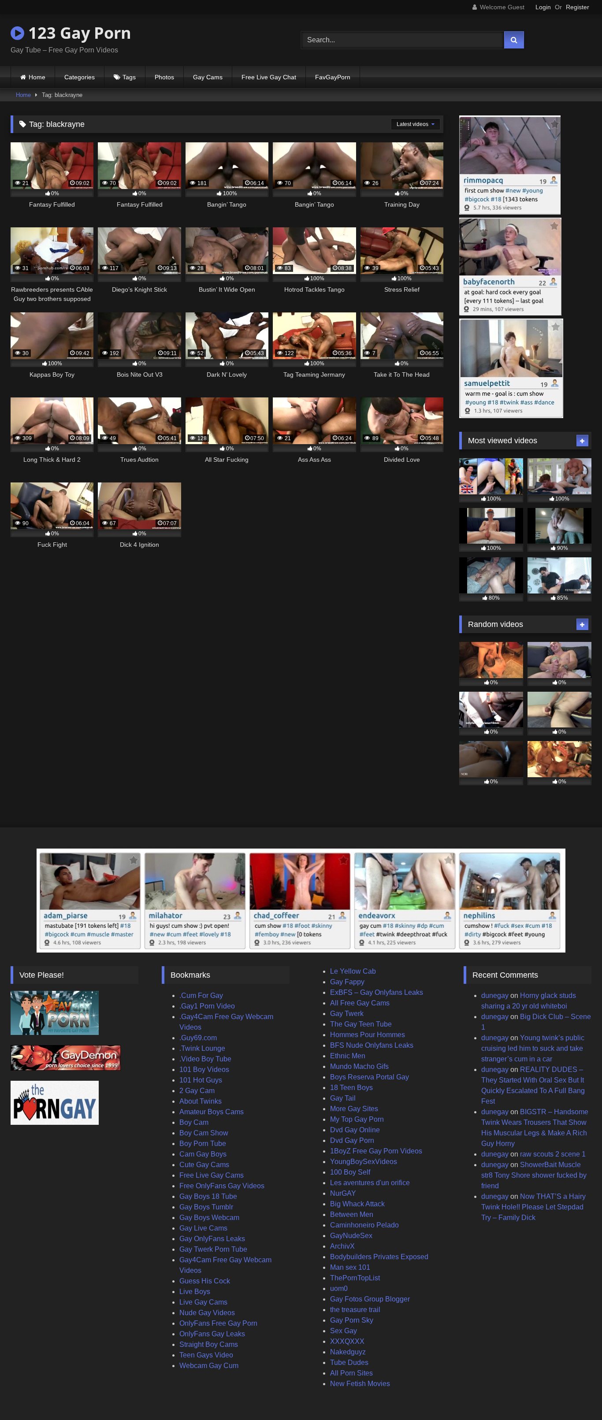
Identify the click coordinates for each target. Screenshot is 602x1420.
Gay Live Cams (203, 1228)
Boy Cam (193, 1122)
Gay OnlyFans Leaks (212, 1238)
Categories (79, 77)
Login (543, 7)
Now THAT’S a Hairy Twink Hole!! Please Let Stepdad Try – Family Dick (533, 1207)
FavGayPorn (332, 77)
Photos (164, 77)
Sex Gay (343, 1331)
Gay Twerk (347, 1013)
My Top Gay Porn (357, 1119)
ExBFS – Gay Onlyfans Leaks (376, 992)
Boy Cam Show (203, 1133)
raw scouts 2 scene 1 (553, 1154)
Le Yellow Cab (353, 971)
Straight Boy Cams (208, 1344)
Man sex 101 (350, 1267)
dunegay (495, 995)
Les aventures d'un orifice (370, 1182)
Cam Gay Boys (203, 1154)
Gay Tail (343, 1098)
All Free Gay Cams (360, 1003)
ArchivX (342, 1246)
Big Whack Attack (357, 1204)
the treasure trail (355, 1309)
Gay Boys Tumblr (206, 1207)
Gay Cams (208, 77)
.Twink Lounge (202, 1048)
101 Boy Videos (204, 1069)
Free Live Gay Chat (269, 77)
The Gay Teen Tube (361, 1024)
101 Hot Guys (200, 1080)
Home (37, 77)
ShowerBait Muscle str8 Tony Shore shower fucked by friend (534, 1175)
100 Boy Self (350, 1172)
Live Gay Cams (203, 1302)
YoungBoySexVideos (363, 1161)
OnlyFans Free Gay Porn (218, 1323)
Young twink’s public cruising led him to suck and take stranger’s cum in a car (532, 1048)
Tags (129, 77)
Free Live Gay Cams (211, 1175)
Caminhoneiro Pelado (364, 1225)
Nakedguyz (348, 1352)
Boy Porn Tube (202, 1143)
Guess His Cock (204, 1281)
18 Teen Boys (351, 1087)
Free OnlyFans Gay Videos (221, 1186)
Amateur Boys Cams (211, 1112)
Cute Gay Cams (204, 1164)
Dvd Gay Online (355, 1130)
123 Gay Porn (77, 33)
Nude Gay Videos (207, 1312)
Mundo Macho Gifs (359, 1066)
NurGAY (343, 1193)
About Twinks (200, 1101)
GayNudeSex (351, 1235)
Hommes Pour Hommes (367, 1034)
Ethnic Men (347, 1056)
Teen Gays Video (206, 1355)
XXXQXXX (347, 1341)
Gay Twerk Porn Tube (213, 1249)
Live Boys (194, 1291)
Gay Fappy (347, 982)
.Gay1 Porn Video (207, 1006)
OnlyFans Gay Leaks (212, 1334)
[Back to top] (574, 1393)
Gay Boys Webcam (209, 1217)
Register (577, 7)
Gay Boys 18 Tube (208, 1196)
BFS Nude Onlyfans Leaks (371, 1045)
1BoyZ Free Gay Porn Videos (376, 1151)
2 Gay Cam (197, 1090)
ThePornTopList (355, 1278)
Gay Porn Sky (351, 1320)
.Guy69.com (198, 1038)
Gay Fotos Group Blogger (370, 1299)
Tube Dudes (349, 1362)
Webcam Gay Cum (208, 1365)
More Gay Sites (354, 1108)
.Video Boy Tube (205, 1059)
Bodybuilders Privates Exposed (379, 1257)
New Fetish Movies (360, 1383)
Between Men (351, 1214)
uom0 (339, 1288)
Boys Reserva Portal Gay (369, 1077)
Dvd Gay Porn (352, 1140)
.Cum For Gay (201, 995)
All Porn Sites (351, 1373)
